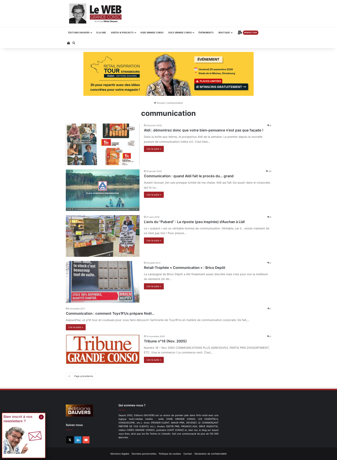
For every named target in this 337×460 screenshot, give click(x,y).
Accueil (160, 102)
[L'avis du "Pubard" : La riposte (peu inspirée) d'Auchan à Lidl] (103, 236)
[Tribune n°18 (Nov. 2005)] (103, 349)
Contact (187, 453)
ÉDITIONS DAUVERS (79, 32)
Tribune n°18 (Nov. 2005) (165, 341)
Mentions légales (119, 453)
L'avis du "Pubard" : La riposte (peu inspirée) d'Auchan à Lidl (194, 222)
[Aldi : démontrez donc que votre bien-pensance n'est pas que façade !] (103, 144)
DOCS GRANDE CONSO (180, 32)
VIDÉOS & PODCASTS (122, 32)
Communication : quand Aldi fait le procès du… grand (189, 176)
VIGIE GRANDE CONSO (151, 32)
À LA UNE (101, 32)
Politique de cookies (170, 453)
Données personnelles (144, 453)
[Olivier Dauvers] (95, 14)
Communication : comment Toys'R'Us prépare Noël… (110, 313)
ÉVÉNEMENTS (206, 32)
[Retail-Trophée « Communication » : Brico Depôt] (103, 282)
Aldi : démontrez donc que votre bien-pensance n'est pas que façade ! (203, 130)
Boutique (224, 32)
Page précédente (83, 376)
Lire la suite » (154, 148)
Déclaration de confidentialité (210, 453)
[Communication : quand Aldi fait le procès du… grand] (103, 190)
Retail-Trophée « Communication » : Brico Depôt (184, 268)
